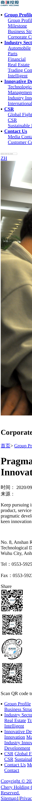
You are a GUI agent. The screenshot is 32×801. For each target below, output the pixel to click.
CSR (12, 120)
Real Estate (19, 64)
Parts (12, 53)
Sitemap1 (10, 798)
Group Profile (17, 703)
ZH (4, 158)
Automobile (19, 48)
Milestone (17, 26)
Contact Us (15, 764)
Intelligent (18, 75)
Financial (17, 59)
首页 (5, 445)
